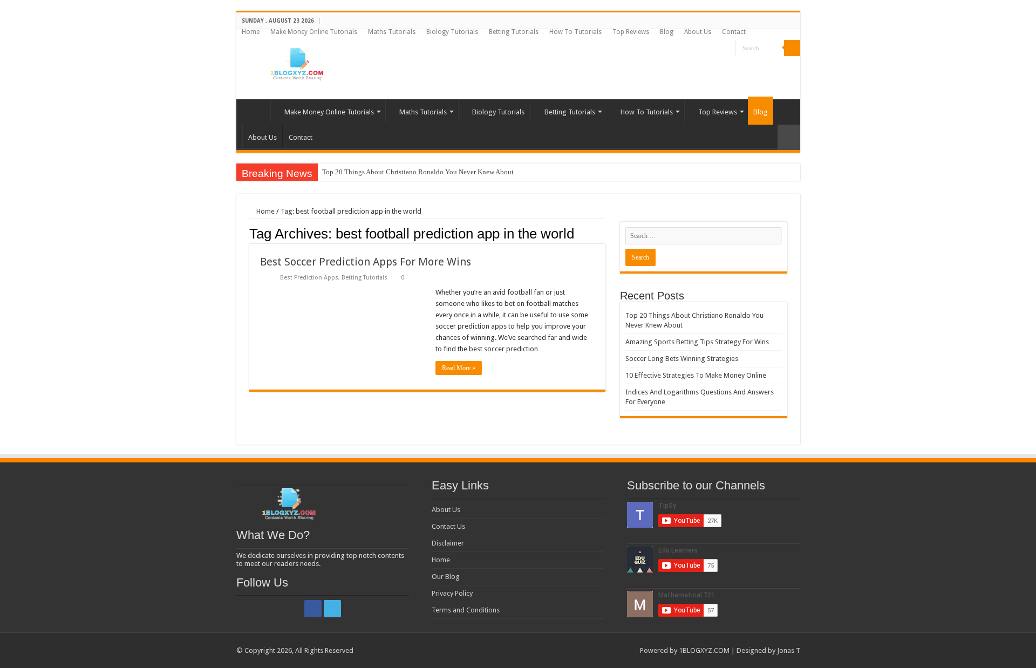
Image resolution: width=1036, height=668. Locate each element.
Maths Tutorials (391, 32)
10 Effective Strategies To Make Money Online (695, 375)
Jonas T (788, 650)
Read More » (458, 368)
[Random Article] (789, 137)
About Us (697, 32)
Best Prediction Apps (309, 277)
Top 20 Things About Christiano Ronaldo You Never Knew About (418, 172)
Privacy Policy (452, 593)
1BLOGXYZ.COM (704, 650)
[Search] (792, 48)
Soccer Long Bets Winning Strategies (681, 359)
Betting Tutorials (514, 32)
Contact (734, 32)
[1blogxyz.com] (295, 62)
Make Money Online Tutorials (313, 32)
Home (251, 32)
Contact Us (448, 526)
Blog (666, 32)
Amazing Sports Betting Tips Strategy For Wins (697, 342)
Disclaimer (448, 543)
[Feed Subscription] (602, 233)
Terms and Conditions (466, 610)
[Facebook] (717, 48)
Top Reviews (630, 32)
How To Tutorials (575, 32)
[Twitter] (728, 48)
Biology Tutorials (452, 32)
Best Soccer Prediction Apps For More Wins (365, 261)
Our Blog (446, 576)
